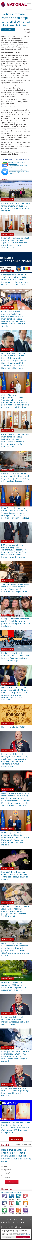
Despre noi (5, 1227)
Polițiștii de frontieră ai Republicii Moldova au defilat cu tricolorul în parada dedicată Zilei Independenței (15, 657)
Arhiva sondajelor (23, 1145)
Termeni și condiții (25, 1234)
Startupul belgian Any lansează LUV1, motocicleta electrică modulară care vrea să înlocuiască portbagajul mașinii (15, 588)
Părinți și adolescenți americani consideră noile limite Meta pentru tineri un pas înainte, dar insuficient (15, 622)
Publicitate (16, 1227)
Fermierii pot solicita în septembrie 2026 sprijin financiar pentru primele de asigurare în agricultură (13, 986)
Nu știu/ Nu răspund (6, 1175)
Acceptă (23, 1237)
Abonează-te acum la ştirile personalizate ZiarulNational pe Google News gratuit (17, 164)
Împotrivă (7, 1170)
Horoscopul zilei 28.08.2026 (13, 727)
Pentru (6, 1166)
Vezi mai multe (16, 1139)
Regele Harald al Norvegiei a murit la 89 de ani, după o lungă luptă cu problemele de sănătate (15, 1092)
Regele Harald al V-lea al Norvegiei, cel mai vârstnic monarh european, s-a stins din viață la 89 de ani (15, 1020)
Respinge (9, 1237)
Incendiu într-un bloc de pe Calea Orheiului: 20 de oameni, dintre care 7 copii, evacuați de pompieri (14, 875)
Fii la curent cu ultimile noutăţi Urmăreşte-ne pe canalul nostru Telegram (19, 171)
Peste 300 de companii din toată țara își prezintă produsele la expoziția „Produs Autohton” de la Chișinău (15, 207)
